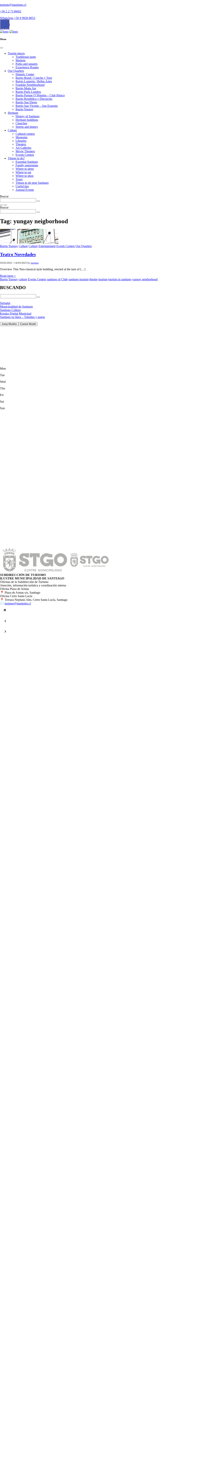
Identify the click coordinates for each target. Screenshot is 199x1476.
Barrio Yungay (24, 109)
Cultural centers (25, 133)
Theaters (21, 144)
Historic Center (25, 74)
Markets (20, 60)
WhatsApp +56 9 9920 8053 (17, 18)
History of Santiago (27, 116)
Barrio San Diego (26, 102)
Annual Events (25, 189)
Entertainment (47, 246)
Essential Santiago (27, 161)
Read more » (8, 275)
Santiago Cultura (10, 310)
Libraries (21, 140)
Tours (19, 179)
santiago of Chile (57, 279)
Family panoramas (27, 165)
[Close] (1, 47)
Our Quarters (16, 70)
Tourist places (16, 53)
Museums (21, 137)
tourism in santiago (119, 279)
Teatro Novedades (18, 254)
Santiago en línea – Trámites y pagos (22, 317)
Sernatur (5, 303)
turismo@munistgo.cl (13, 4)
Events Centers (25, 154)
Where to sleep (25, 168)
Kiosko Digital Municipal (15, 313)
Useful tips (22, 186)
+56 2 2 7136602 (10, 11)
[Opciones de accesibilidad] (4, 24)
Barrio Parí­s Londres (28, 91)
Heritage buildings (27, 119)
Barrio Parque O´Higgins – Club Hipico (40, 95)
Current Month (28, 324)
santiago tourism (79, 279)
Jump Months (9, 324)
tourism (102, 279)
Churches (21, 123)
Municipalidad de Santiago (16, 306)
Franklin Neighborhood (30, 84)
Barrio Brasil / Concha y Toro (34, 77)
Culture (12, 130)
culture (23, 279)
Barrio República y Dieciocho (34, 98)
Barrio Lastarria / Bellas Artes (34, 81)
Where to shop (24, 175)
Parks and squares (27, 63)
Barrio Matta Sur (26, 88)
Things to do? (16, 158)
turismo (35, 262)
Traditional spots (26, 56)
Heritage (13, 112)
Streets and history (27, 126)
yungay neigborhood (145, 279)
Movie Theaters (25, 151)
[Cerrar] (5, 610)
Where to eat (23, 172)
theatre (93, 279)
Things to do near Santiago (32, 182)
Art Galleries (23, 147)
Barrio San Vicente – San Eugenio (37, 105)
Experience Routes (27, 67)
